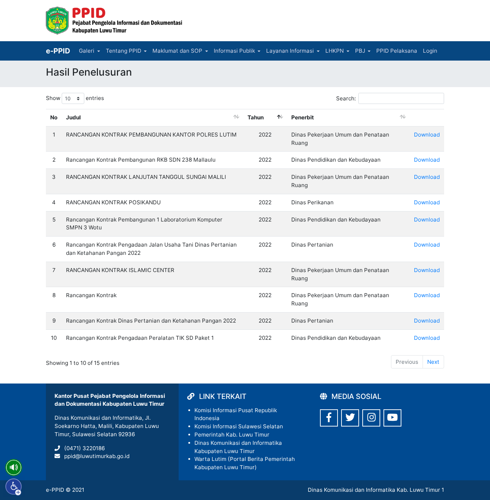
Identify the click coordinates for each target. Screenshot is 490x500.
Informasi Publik (234, 50)
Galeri (86, 50)
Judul (73, 117)
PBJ (360, 50)
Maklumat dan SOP (177, 50)
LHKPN (334, 50)
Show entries (75, 98)
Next (433, 361)
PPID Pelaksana (396, 50)
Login (430, 50)
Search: (346, 98)
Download (427, 134)
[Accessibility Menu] (14, 486)
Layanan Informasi (290, 50)
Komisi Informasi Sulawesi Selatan (238, 426)
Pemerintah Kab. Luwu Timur (231, 434)
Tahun (256, 117)
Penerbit (302, 117)
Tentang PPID (123, 50)
